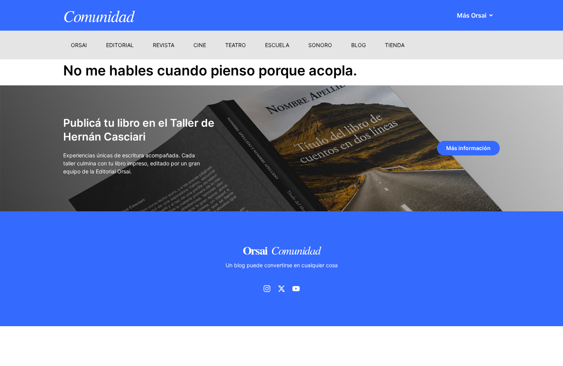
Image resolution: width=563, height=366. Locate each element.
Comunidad (98, 15)
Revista (163, 45)
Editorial (120, 45)
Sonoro (320, 45)
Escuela (277, 45)
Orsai (79, 45)
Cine (199, 45)
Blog (358, 45)
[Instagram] (267, 289)
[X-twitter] (281, 289)
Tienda (394, 45)
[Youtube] (296, 289)
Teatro (235, 45)
